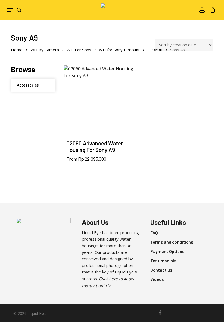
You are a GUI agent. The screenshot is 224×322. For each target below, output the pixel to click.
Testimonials (163, 260)
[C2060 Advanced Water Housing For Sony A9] (100, 101)
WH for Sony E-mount (119, 49)
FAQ (154, 232)
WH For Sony (79, 49)
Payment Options (167, 251)
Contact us (161, 269)
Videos (157, 279)
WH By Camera (44, 49)
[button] (10, 10)
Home (17, 49)
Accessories (28, 85)
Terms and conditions (171, 242)
